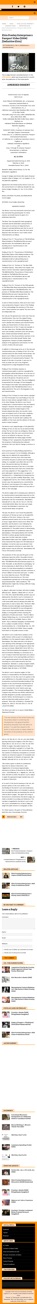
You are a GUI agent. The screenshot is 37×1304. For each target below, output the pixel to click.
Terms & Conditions (9, 1264)
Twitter (5, 1233)
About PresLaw (7, 1258)
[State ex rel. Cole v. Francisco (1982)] (6, 1202)
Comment (5, 917)
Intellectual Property (25, 24)
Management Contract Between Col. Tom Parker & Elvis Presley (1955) (23, 999)
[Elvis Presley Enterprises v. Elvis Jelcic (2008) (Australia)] (6, 1182)
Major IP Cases (10, 26)
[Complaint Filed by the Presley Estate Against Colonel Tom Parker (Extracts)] (6, 970)
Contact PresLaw (8, 1261)
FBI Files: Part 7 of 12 (18, 1135)
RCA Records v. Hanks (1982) (21, 977)
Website (4, 944)
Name (4, 932)
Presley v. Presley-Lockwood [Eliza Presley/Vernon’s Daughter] (22, 1212)
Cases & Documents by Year (11, 1252)
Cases (11, 24)
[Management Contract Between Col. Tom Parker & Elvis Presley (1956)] (6, 990)
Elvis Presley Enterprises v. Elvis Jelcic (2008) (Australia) (22, 1181)
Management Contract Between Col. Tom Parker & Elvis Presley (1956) (23, 989)
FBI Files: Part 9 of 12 (18, 1155)
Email (4, 938)
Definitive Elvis (11, 817)
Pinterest (6, 1236)
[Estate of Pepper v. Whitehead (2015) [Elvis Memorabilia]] (6, 1025)
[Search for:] (18, 18)
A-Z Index (6, 1245)
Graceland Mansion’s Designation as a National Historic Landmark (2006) (21, 1116)
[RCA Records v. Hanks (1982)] (6, 980)
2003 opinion (6, 77)
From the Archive (11, 1166)
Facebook (6, 1229)
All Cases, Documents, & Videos (12, 1255)
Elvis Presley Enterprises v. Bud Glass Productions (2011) (23, 884)
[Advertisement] (18, 833)
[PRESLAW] (4, 10)
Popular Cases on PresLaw (15, 1008)
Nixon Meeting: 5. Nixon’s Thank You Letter (20, 1126)
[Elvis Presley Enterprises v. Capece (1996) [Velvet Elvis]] (6, 876)
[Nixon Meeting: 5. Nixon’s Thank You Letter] (6, 1127)
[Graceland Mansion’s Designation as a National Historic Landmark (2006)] (6, 1117)
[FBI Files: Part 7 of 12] (6, 1137)
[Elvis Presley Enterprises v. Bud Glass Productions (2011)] (6, 886)
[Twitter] (18, 7)
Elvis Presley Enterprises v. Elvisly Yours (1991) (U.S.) (21, 894)
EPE (21, 817)
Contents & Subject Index (10, 1248)
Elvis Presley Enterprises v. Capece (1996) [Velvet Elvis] (21, 874)
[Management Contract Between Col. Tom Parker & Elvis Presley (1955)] (6, 1000)
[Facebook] (12, 7)
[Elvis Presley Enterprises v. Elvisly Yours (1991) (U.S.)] (6, 896)
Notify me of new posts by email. (15, 953)
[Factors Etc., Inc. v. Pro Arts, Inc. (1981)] (6, 1172)
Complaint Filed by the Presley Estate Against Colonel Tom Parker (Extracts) (22, 969)
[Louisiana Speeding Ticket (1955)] (6, 1147)
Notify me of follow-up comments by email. (18, 949)
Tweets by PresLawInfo (9, 1274)
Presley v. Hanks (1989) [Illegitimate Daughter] (20, 1013)
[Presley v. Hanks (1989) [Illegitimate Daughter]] (6, 1015)
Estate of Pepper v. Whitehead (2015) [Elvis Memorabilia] (22, 1023)
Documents (8, 1110)
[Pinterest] (24, 7)
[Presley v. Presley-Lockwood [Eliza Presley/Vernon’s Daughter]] (6, 1213)
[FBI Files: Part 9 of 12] (6, 1157)
